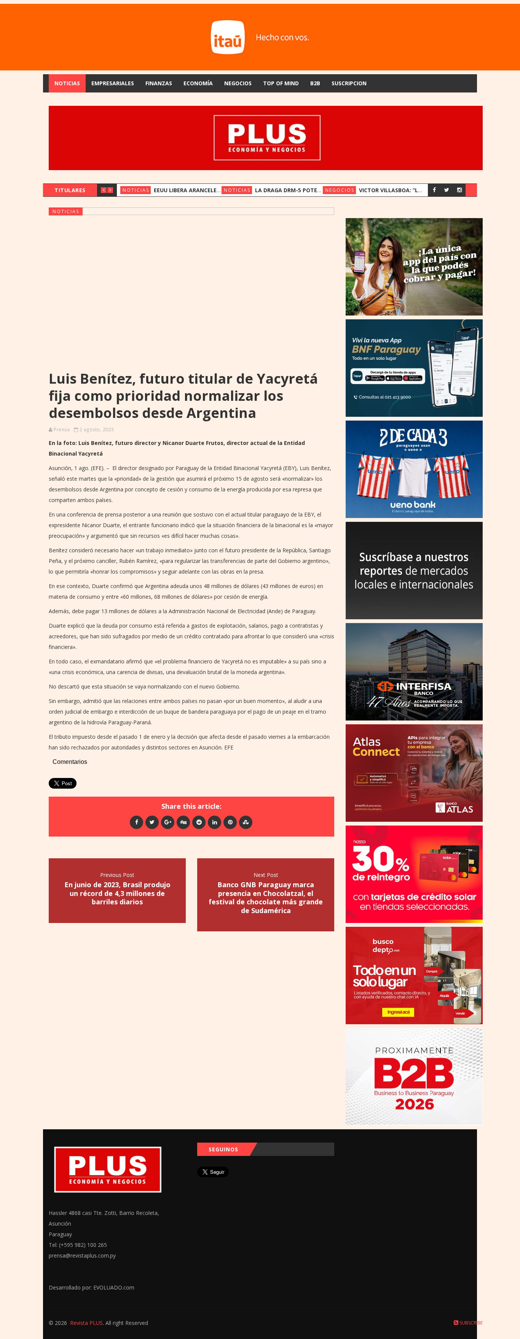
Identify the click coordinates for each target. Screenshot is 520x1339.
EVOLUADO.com (113, 1287)
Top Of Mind (281, 83)
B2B (315, 83)
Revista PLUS (86, 1322)
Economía (198, 83)
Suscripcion (349, 83)
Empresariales (112, 83)
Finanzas (158, 83)
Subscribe (470, 1323)
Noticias (67, 83)
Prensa (62, 429)
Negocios (238, 83)
